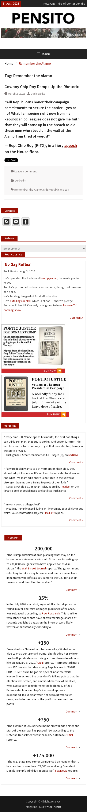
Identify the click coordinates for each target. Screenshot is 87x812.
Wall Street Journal (34, 568)
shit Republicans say (56, 189)
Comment (72, 589)
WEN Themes (53, 807)
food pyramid (48, 278)
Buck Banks (38, 94)
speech (70, 145)
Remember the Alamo (28, 189)
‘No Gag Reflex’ (17, 264)
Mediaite (50, 512)
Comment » (76, 317)
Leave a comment (25, 171)
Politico (65, 486)
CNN (40, 663)
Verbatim (20, 180)
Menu (45, 54)
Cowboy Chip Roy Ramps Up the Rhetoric (41, 86)
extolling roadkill (20, 301)
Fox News (61, 770)
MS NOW (73, 455)
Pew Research (51, 613)
